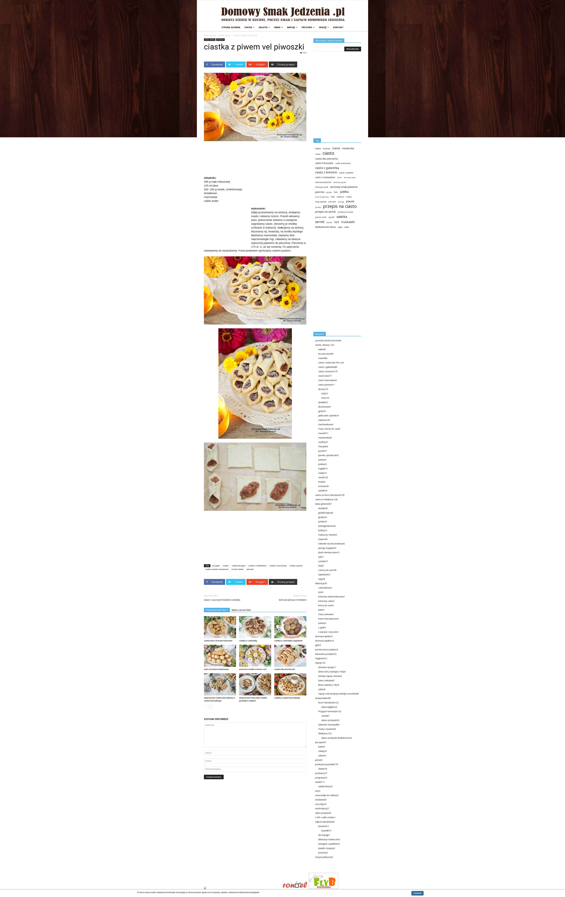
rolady (322, 473)
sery (317, 790)
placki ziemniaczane (328, 552)
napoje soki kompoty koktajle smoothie (338, 693)
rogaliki (322, 468)
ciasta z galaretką (327, 367)
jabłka (344, 191)
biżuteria (323, 826)
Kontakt (338, 27)
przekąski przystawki (326, 764)
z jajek (322, 627)
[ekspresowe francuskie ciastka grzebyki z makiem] (255, 684)
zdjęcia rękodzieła (325, 821)
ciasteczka (220, 40)
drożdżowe (324, 406)
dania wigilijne (329, 707)
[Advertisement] (255, 159)
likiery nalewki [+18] (328, 684)
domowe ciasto (350, 177)
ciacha (248, 27)
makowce (324, 420)
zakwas (322, 755)
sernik (319, 221)
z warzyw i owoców (328, 631)
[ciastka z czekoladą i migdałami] (290, 627)
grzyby (329, 192)
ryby (320, 556)
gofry (322, 411)
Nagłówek (321, 658)
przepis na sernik (325, 211)
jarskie (322, 521)
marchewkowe (325, 424)
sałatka (341, 216)
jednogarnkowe (326, 526)
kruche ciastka (237, 569)
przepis (318, 207)
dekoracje (321, 583)
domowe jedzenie (323, 182)
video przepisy (323, 812)
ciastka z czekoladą (248, 641)
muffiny (323, 442)
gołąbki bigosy (325, 512)
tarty (321, 565)
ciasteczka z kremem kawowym (218, 641)
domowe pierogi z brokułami (292, 600)
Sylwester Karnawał (328, 724)
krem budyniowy (322, 197)
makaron (340, 197)
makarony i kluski (327, 534)
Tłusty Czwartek (327, 729)
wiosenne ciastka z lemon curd (252, 669)
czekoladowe (325, 587)
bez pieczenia (325, 353)
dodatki (323, 402)
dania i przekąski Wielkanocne (336, 737)
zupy (321, 578)
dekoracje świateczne (329, 839)
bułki (321, 746)
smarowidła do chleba (327, 795)
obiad (277, 27)
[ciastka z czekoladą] (255, 627)
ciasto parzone (326, 384)
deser (339, 177)
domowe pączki (339, 182)
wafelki (322, 490)
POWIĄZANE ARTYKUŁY (217, 610)
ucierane (323, 486)
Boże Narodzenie (328, 702)
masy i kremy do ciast (329, 428)
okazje (322, 27)
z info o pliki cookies (325, 817)
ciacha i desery (225, 35)
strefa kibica (322, 808)
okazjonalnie (323, 698)
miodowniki (324, 437)
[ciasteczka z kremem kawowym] (220, 627)
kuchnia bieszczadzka (326, 649)
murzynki (323, 446)
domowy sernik (321, 187)
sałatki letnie (325, 786)
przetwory (321, 773)
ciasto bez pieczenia (326, 158)
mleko (321, 689)
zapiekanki (324, 574)
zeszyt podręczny (324, 857)
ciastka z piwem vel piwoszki (216, 569)
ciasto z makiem (346, 172)
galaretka (319, 192)
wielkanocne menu (325, 227)
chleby (322, 751)
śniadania (320, 799)
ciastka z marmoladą (277, 566)
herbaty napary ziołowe (330, 676)
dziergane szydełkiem (329, 843)
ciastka (226, 566)
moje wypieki (320, 201)
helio (336, 192)
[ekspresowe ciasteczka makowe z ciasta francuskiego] (220, 684)
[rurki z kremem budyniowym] (220, 656)
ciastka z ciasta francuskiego (287, 698)
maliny (349, 197)
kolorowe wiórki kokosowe (331, 596)
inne (320, 592)
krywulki (326, 830)
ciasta (336, 148)
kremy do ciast (325, 605)
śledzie (322, 768)
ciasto (328, 153)
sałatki (263, 27)
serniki (323, 477)
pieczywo (307, 27)
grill (318, 645)
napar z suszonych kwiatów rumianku (222, 600)
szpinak (329, 222)
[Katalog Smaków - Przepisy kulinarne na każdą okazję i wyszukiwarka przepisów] (242, 888)
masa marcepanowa (328, 618)
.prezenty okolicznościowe (328, 340)
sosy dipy (320, 804)
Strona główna (231, 27)
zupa (340, 227)
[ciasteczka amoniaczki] (290, 656)
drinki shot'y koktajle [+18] (332, 671)
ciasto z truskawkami (325, 177)
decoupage (324, 835)
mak (333, 196)
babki (322, 349)
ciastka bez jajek (238, 566)
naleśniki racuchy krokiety (331, 543)
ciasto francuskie (324, 163)
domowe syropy (327, 667)
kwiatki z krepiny (326, 848)
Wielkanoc (324, 733)
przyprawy (321, 777)
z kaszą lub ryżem (327, 570)
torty (321, 481)
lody (324, 393)
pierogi (341, 202)
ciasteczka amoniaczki (284, 669)
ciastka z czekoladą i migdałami (288, 641)
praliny (322, 464)
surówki (323, 561)
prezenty (323, 852)
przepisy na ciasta (345, 212)
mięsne (323, 539)
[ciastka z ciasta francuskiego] (290, 684)
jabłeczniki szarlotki (328, 415)
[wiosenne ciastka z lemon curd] (255, 656)
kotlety (322, 530)
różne (325, 397)
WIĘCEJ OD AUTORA (241, 610)
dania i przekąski (330, 720)
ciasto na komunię (342, 163)
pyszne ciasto (321, 217)
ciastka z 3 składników (257, 566)
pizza (318, 760)
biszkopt (326, 148)
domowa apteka (324, 636)
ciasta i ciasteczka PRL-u (331, 362)
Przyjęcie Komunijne (329, 711)
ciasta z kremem (328, 371)
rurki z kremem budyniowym (216, 669)
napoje (291, 27)
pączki (331, 217)
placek (350, 201)
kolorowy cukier (326, 601)
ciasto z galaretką (327, 167)
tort (336, 222)
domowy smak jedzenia (343, 186)
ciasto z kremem (326, 172)
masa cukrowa (325, 614)
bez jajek (216, 566)
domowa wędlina (324, 640)
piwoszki (250, 569)
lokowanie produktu (325, 654)
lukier (321, 609)
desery (323, 389)
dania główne (323, 503)
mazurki (323, 433)
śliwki (346, 227)
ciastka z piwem (296, 566)
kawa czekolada (326, 680)
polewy (322, 623)
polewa (322, 459)
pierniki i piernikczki (328, 455)
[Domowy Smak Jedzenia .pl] (282, 12)
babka (318, 148)
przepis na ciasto (340, 206)
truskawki (348, 221)
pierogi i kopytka (327, 548)
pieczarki (332, 201)
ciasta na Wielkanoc (326, 499)
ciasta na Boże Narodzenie (329, 495)
